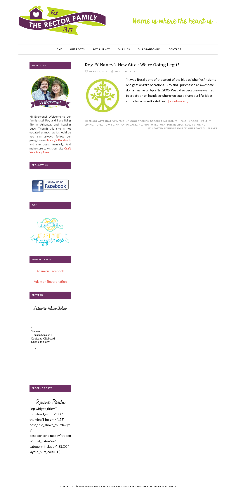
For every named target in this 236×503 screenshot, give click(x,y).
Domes (172, 121)
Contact (175, 49)
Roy (187, 124)
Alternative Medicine (113, 121)
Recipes (178, 124)
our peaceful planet (203, 128)
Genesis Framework (134, 486)
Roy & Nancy (101, 49)
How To (109, 124)
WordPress (158, 486)
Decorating (158, 121)
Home (58, 49)
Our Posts (77, 49)
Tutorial (198, 124)
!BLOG (93, 121)
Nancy (120, 124)
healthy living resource (169, 128)
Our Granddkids (149, 49)
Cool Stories (139, 121)
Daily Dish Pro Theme (101, 486)
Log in (172, 486)
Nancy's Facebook (59, 140)
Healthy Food (188, 121)
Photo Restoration (158, 124)
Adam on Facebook (50, 271)
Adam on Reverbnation (50, 281)
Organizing (134, 124)
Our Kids (124, 49)
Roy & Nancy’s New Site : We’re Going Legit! (132, 64)
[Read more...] (178, 101)
